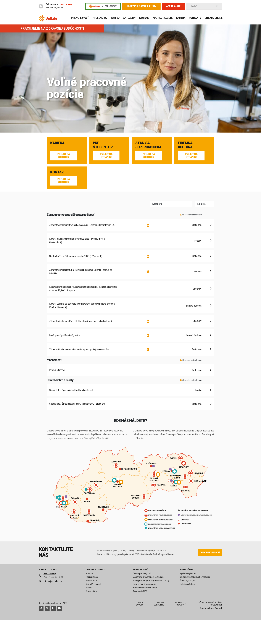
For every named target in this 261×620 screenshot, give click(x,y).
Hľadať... (194, 6)
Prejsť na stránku (63, 155)
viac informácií (210, 552)
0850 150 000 (66, 4)
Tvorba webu (206, 608)
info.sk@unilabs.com (53, 581)
